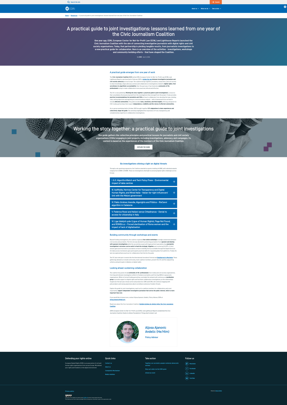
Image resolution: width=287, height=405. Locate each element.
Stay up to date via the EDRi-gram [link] (155, 369)
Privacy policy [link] (69, 391)
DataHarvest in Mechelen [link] (165, 257)
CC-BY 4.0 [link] (85, 397)
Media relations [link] (110, 374)
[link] (285, 7)
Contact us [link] (108, 363)
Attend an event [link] (150, 373)
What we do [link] (204, 8)
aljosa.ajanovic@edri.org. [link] (117, 299)
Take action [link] (215, 8)
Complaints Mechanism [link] (112, 370)
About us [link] (194, 8)
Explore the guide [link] (143, 147)
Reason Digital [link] (219, 390)
